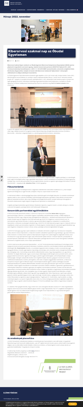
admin (18, 61)
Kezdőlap (13, 10)
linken (33, 351)
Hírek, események (71, 10)
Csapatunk (49, 10)
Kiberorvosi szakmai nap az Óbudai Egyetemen (35, 53)
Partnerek (61, 10)
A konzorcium (21, 10)
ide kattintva (9, 405)
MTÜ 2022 (55, 10)
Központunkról (31, 10)
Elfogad (73, 404)
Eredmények (40, 10)
